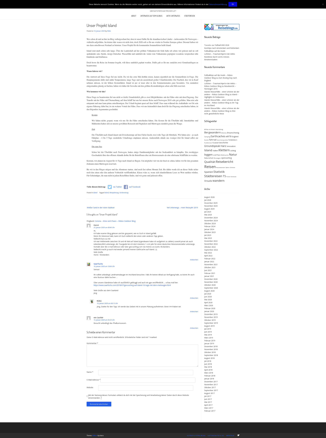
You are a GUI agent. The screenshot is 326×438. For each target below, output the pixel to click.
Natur (233, 154)
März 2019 (208, 337)
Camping (207, 137)
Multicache (225, 155)
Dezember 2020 (211, 279)
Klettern (224, 150)
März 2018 (208, 373)
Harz (223, 146)
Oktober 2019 (210, 320)
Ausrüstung (219, 129)
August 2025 (209, 209)
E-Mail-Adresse (93, 380)
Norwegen (217, 158)
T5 (224, 176)
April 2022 (208, 255)
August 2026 (209, 197)
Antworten (194, 260)
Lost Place (217, 155)
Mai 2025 (208, 214)
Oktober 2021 (210, 267)
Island (95, 193)
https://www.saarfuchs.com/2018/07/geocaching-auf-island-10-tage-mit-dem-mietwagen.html (132, 285)
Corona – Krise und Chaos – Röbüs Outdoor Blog (115, 221)
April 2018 (208, 370)
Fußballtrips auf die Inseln (214, 51)
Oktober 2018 (210, 352)
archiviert (212, 129)
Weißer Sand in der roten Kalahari (100, 207)
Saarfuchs (98, 263)
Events (206, 140)
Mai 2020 (208, 299)
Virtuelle (208, 180)
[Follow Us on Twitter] (238, 435)
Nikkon (94, 435)
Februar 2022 (209, 258)
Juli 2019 (207, 329)
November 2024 (211, 220)
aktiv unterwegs (173, 16)
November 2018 (211, 349)
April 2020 (208, 302)
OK (233, 4)
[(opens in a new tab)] (221, 29)
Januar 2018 (209, 378)
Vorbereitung (123, 193)
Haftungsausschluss (216, 435)
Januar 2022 (209, 261)
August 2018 (209, 358)
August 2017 (209, 393)
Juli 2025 (207, 212)
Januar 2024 (209, 229)
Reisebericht (224, 161)
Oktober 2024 (210, 223)
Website (90, 387)
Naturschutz (208, 158)
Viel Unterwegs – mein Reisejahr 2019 (182, 207)
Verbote (233, 177)
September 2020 (211, 288)
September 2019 (211, 323)
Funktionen (208, 143)
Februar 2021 (209, 273)
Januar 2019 (209, 343)
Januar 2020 (209, 311)
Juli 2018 (207, 361)
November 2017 (211, 384)
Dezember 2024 (211, 217)
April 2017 (208, 405)
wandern (219, 181)
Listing (233, 150)
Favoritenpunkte (222, 140)
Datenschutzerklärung (196, 435)
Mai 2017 (208, 402)
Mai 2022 (208, 253)
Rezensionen (220, 167)
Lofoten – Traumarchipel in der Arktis (219, 54)
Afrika (206, 129)
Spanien (208, 171)
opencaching (226, 158)
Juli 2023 (207, 235)
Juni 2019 (208, 332)
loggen (208, 154)
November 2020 (211, 282)
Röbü (109, 31)
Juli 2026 (207, 200)
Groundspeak (212, 146)
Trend (228, 177)
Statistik (219, 172)
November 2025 (211, 206)
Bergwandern (212, 132)
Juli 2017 (207, 396)
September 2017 (211, 390)
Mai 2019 (208, 334)
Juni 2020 (208, 296)
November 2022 (211, 244)
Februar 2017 (209, 411)
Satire (227, 167)
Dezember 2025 (211, 203)
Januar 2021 (209, 276)
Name (90, 372)
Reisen (210, 166)
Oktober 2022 (210, 247)
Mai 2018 (208, 367)
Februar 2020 (209, 308)
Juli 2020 (207, 294)
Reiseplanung (114, 193)
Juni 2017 (208, 399)
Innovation (231, 146)
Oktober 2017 (210, 387)
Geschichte (223, 142)
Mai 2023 (208, 238)
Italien (215, 150)
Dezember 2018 (211, 346)
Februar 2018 (209, 375)
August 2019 (209, 326)
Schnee (232, 167)
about (133, 16)
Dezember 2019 (211, 314)
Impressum (230, 435)
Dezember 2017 (211, 381)
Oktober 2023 (210, 232)
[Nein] (323, 4)
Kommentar (92, 343)
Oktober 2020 (210, 285)
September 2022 (211, 250)
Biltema (224, 133)
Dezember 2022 (211, 241)
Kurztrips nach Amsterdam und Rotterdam (221, 48)
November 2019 (211, 317)
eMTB (228, 136)
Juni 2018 (208, 364)
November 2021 (211, 264)
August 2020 (209, 291)
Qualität (209, 162)
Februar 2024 (209, 226)
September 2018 (211, 355)
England (235, 136)
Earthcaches (218, 136)
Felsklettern (232, 140)
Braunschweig (233, 132)
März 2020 (208, 305)
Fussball (216, 143)
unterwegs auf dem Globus (151, 16)
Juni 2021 (208, 270)
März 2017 (208, 408)
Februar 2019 (209, 340)
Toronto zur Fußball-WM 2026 (216, 45)
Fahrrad (212, 139)
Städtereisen (189, 16)
